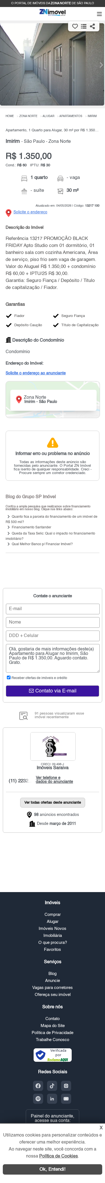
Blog (52, 974)
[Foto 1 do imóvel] (52, 64)
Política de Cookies (58, 1156)
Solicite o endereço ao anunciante (36, 373)
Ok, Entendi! (52, 1169)
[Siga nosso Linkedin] (52, 1099)
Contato (52, 1019)
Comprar (53, 915)
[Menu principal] (99, 14)
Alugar (53, 922)
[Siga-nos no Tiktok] (52, 1086)
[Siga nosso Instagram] (66, 1086)
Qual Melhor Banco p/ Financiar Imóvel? (42, 544)
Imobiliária (52, 936)
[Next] (98, 65)
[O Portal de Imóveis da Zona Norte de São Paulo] (52, 15)
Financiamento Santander (31, 527)
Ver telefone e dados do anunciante (53, 780)
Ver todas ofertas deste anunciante (52, 802)
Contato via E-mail (55, 691)
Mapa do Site (53, 1026)
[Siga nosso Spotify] (38, 1099)
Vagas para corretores (52, 988)
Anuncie (52, 981)
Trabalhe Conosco (52, 1040)
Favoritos (52, 950)
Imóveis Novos (52, 929)
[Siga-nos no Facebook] (38, 1086)
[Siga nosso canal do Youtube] (66, 1099)
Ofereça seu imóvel (53, 995)
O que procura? (52, 943)
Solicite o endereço (30, 212)
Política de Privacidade (52, 1033)
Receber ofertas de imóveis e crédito (39, 678)
